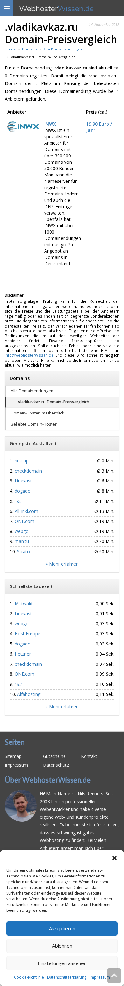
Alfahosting (28, 694)
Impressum (100, 977)
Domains (20, 378)
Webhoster (56, 8)
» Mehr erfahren (62, 564)
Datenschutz (56, 765)
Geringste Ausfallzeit (33, 443)
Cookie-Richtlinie (29, 977)
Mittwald (23, 603)
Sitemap (13, 756)
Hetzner (23, 654)
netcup (22, 461)
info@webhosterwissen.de (29, 355)
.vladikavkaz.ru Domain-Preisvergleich (53, 402)
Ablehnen (62, 946)
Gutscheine (54, 756)
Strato (23, 551)
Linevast (23, 481)
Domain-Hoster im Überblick (37, 413)
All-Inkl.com (26, 511)
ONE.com (24, 521)
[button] (114, 858)
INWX (50, 124)
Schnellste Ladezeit (31, 586)
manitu (22, 541)
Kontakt (89, 756)
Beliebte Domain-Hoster (34, 424)
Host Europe (27, 634)
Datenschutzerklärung (66, 977)
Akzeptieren (62, 928)
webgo (22, 531)
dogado (23, 491)
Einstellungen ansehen (62, 963)
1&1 (19, 501)
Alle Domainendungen (32, 391)
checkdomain (28, 471)
